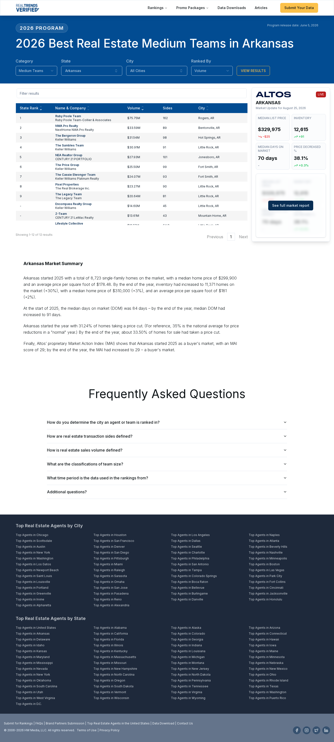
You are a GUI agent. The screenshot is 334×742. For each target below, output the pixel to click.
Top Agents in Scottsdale (34, 541)
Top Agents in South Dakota (113, 686)
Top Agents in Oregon (109, 680)
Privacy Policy (110, 730)
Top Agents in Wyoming (188, 698)
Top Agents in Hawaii (264, 639)
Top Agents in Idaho (30, 645)
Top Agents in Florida (108, 639)
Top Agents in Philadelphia (190, 558)
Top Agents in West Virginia (35, 698)
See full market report (290, 205)
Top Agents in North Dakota (191, 674)
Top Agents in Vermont (109, 692)
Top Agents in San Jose (110, 587)
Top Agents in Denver (109, 546)
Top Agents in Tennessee (189, 686)
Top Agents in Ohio (262, 674)
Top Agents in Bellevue (187, 587)
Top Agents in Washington (34, 558)
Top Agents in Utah (29, 692)
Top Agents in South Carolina (36, 686)
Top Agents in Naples (264, 535)
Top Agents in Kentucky (110, 651)
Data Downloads (232, 8)
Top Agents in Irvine (30, 599)
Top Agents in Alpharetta (33, 605)
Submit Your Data (299, 8)
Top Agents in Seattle (186, 546)
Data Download (163, 723)
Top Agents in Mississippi (34, 663)
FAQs (39, 723)
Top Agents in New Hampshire (115, 668)
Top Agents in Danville (187, 599)
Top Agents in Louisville (33, 582)
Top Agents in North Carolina (113, 674)
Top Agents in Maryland (33, 657)
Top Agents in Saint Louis (34, 576)
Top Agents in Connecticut (268, 633)
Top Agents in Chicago (32, 535)
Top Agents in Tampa (186, 570)
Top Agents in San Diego (111, 552)
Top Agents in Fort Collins (267, 582)
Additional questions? (67, 491)
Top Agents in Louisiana (188, 651)
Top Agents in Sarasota (110, 576)
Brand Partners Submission (65, 723)
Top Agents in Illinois (108, 645)
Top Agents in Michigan (188, 657)
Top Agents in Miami (108, 564)
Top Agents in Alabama (110, 627)
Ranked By (201, 61)
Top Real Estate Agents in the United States (118, 723)
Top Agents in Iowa (262, 645)
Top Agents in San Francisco (113, 541)
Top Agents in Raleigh (109, 570)
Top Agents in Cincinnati (266, 587)
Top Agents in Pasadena (111, 593)
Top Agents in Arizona (264, 627)
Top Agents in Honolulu (265, 599)
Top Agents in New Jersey (190, 668)
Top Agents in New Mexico (268, 668)
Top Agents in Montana (187, 663)
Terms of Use (87, 730)
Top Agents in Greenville (33, 593)
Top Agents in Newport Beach (37, 570)
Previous (215, 236)
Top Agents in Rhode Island (268, 680)
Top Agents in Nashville (266, 552)
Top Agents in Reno (107, 599)
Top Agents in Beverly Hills (268, 546)
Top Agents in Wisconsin (111, 698)
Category (24, 61)
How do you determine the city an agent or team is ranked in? (103, 422)
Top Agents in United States (36, 627)
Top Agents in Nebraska (266, 663)
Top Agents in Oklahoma (33, 680)
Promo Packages (190, 8)
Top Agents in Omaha (108, 582)
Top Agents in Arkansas (33, 633)
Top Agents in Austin (30, 546)
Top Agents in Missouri (109, 663)
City (130, 61)
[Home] (27, 8)
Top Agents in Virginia (186, 692)
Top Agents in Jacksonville (268, 593)
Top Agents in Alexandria (111, 605)
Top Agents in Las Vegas (266, 570)
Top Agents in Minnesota (267, 657)
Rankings (156, 8)
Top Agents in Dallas (185, 541)
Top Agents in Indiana (186, 645)
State (66, 61)
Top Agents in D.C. (29, 704)
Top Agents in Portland (32, 587)
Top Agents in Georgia (187, 639)
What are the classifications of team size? (85, 464)
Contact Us (185, 723)
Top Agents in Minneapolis (268, 558)
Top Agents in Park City (265, 576)
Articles (261, 8)
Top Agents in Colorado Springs (194, 576)
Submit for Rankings (18, 723)
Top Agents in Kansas (31, 651)
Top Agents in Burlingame (189, 593)
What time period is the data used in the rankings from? (97, 477)
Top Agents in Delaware (33, 639)
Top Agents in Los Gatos (33, 564)
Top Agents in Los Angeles (190, 535)
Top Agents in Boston (264, 564)
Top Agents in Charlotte (188, 552)
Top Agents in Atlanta (264, 541)
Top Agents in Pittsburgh (111, 558)
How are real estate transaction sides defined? (90, 436)
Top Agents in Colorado (188, 633)
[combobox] (36, 71)
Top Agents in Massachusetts (114, 657)
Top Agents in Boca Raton (189, 582)
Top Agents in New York (33, 552)
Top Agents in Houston (109, 535)
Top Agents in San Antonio (190, 564)
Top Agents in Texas (263, 686)
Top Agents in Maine (263, 651)
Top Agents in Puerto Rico (267, 698)
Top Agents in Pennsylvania (191, 680)
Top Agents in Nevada (32, 668)
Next (243, 236)
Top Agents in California (110, 633)
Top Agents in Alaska (186, 627)
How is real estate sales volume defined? (84, 450)
